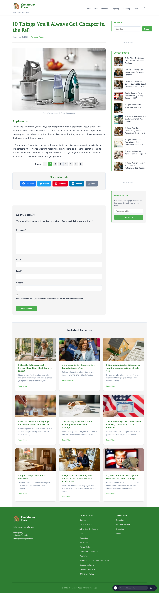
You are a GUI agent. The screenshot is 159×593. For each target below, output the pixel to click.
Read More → (24, 386)
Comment (21, 230)
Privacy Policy (85, 547)
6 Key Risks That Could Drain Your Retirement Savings (134, 60)
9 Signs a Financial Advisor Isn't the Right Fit (135, 152)
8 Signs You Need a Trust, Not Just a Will (133, 106)
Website (19, 283)
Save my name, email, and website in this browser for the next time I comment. (50, 298)
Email (19, 271)
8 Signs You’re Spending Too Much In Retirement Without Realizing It (77, 478)
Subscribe (129, 217)
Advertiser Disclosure (89, 529)
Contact (83, 520)
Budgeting (115, 9)
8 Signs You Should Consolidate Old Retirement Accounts (134, 142)
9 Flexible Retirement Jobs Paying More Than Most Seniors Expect (35, 368)
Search (147, 29)
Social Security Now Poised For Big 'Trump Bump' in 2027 (134, 95)
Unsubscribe (85, 542)
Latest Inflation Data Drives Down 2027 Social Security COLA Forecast (135, 83)
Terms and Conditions (89, 551)
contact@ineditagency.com (22, 539)
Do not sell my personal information (94, 560)
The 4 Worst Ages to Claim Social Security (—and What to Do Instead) (123, 424)
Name (19, 259)
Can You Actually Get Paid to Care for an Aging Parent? (135, 72)
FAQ (81, 533)
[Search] (144, 8)
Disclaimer (84, 556)
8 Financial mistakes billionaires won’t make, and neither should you (123, 368)
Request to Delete (87, 569)
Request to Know (87, 565)
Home (88, 9)
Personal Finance (101, 9)
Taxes (136, 9)
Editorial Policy (86, 524)
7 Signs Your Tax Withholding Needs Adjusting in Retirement (135, 130)
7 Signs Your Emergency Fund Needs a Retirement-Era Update (135, 165)
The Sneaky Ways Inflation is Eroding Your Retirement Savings (77, 424)
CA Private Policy (87, 574)
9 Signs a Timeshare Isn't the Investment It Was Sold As (135, 118)
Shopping (126, 9)
